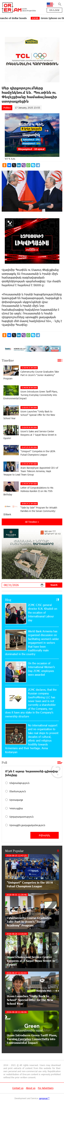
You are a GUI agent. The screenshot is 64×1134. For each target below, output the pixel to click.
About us (30, 1088)
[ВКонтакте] (9, 165)
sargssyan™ (44, 1098)
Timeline (8, 360)
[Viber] (24, 165)
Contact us (17, 1088)
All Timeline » (32, 521)
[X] (14, 165)
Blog (8, 599)
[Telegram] (38, 165)
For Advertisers (45, 1088)
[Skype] (33, 165)
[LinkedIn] (19, 165)
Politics (7, 107)
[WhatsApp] (28, 165)
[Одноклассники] (4, 165)
